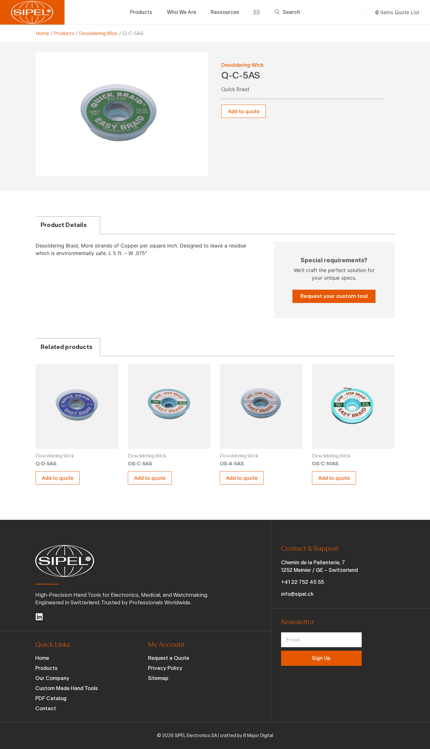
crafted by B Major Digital (246, 735)
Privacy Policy (165, 668)
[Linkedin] (39, 617)
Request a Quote (168, 658)
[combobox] (316, 12)
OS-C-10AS (325, 463)
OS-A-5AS (232, 463)
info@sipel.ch (297, 594)
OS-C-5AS (140, 463)
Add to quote (243, 111)
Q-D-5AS (46, 463)
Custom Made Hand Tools (66, 688)
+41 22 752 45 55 (302, 582)
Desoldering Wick (98, 33)
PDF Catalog (50, 698)
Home (42, 33)
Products (64, 33)
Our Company (52, 678)
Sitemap (158, 678)
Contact (45, 708)
